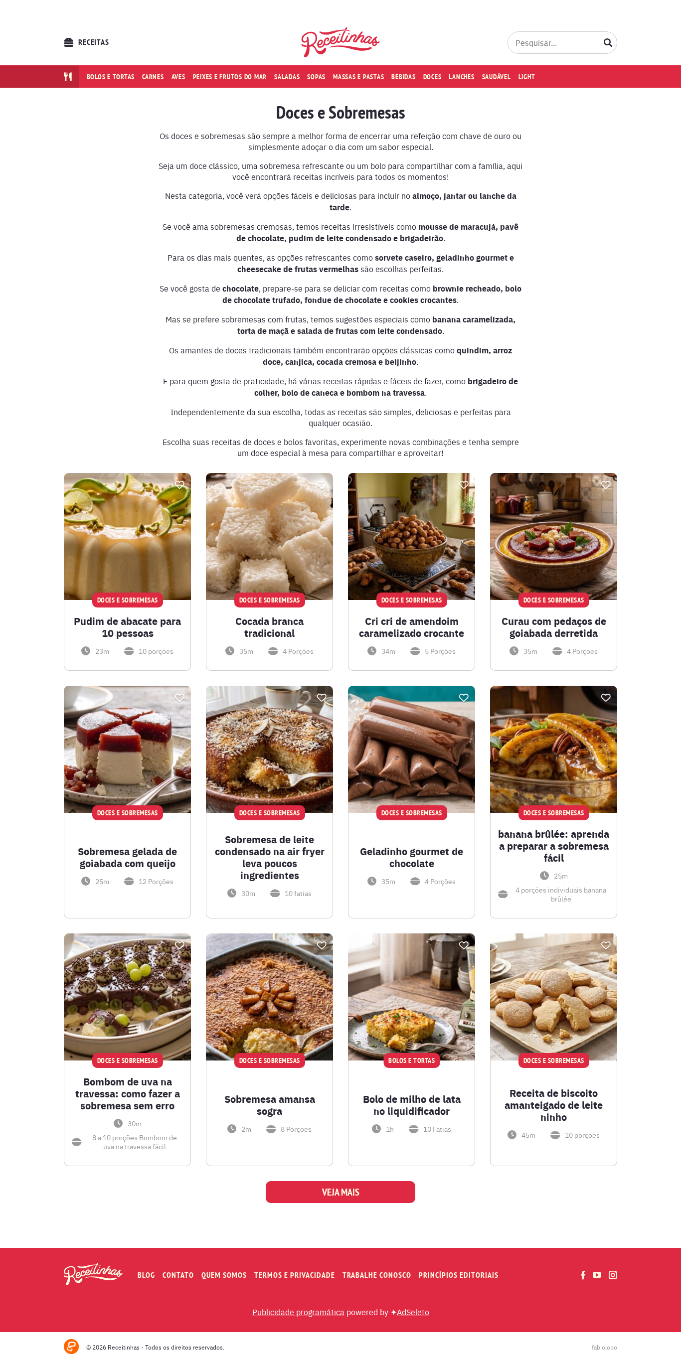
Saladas (287, 76)
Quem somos (224, 1275)
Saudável (496, 76)
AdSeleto (413, 1311)
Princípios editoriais (459, 1275)
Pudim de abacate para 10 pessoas (127, 627)
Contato (178, 1275)
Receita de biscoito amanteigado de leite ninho (554, 1105)
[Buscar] (608, 42)
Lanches (461, 76)
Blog (146, 1275)
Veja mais (340, 1192)
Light (526, 76)
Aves (178, 76)
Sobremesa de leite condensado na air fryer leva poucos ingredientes (270, 857)
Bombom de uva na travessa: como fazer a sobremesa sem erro (127, 1093)
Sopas (316, 76)
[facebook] (583, 1275)
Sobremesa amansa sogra (269, 1105)
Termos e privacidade (294, 1275)
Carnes (153, 76)
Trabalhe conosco (376, 1275)
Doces (432, 76)
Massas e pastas (358, 76)
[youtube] (597, 1275)
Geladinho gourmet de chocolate (411, 857)
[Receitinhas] (341, 42)
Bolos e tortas (111, 76)
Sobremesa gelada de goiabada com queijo (127, 857)
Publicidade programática (298, 1311)
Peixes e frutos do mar (230, 76)
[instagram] (613, 1275)
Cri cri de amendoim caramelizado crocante (411, 627)
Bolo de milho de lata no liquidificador (412, 1105)
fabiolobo (604, 1347)
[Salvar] (179, 485)
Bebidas (403, 76)
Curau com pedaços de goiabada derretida (554, 627)
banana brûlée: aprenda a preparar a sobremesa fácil (553, 846)
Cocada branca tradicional (269, 627)
